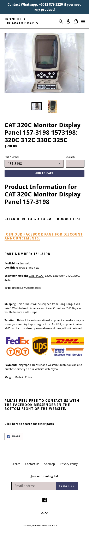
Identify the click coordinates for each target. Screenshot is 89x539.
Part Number (12, 156)
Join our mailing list (44, 476)
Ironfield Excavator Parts (21, 21)
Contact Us (32, 464)
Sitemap (49, 464)
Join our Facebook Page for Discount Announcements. (44, 236)
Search (16, 464)
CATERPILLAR (36, 275)
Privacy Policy (69, 464)
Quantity (70, 156)
